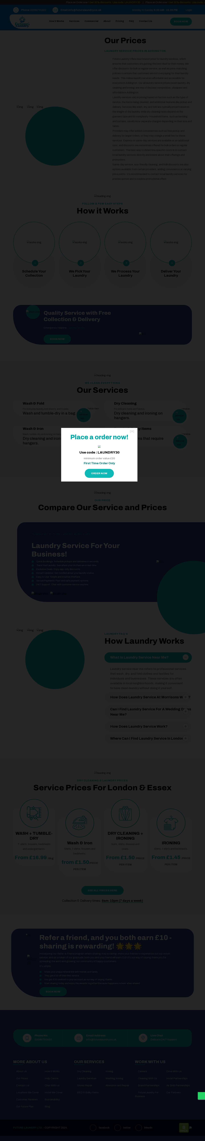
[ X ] (132, 431)
